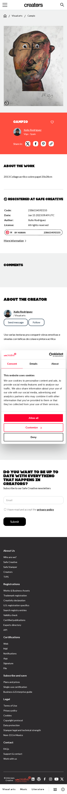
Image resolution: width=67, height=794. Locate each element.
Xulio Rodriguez (32, 129)
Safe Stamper (10, 567)
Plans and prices (11, 682)
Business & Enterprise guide (17, 691)
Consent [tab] (12, 363)
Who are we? (10, 557)
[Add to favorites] (52, 122)
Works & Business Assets (16, 590)
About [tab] (55, 363)
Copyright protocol (13, 720)
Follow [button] (36, 322)
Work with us (10, 758)
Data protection (11, 725)
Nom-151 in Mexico (13, 735)
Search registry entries (15, 610)
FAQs (6, 748)
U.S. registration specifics (16, 605)
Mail (5, 648)
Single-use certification (15, 687)
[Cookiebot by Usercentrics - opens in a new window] (49, 355)
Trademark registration (15, 595)
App (5, 658)
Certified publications (14, 620)
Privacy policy (10, 710)
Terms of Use (10, 705)
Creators (8, 571)
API (5, 629)
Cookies (7, 715)
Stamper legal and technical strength (22, 730)
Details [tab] (34, 363)
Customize (32, 427)
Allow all (33, 418)
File (5, 668)
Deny (33, 437)
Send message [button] (16, 322)
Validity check (10, 615)
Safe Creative (10, 562)
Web (5, 643)
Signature (8, 663)
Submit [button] (14, 521)
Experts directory (12, 625)
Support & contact (12, 753)
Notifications (10, 653)
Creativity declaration (14, 600)
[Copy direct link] (51, 143)
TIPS (6, 576)
